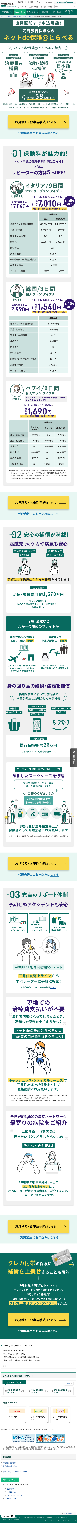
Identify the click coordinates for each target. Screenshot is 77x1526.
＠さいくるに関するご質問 (36, 1391)
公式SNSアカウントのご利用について (11, 1519)
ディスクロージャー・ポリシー (27, 1517)
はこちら (35, 122)
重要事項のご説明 (9, 1463)
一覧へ (68, 1384)
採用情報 (30, 2)
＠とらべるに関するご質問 (12, 1391)
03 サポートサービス (14, 1495)
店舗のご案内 (33, 7)
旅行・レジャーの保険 (25, 16)
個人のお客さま (12, 16)
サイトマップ (22, 7)
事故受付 (21, 2)
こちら (54, 133)
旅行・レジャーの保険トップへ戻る (15, 1471)
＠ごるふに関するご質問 (59, 1391)
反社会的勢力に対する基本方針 (44, 1517)
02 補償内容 (11, 1492)
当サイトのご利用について (61, 1517)
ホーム (3, 16)
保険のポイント (10, 1498)
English (39, 2)
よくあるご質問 (46, 7)
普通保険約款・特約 (10, 1466)
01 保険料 (10, 1489)
